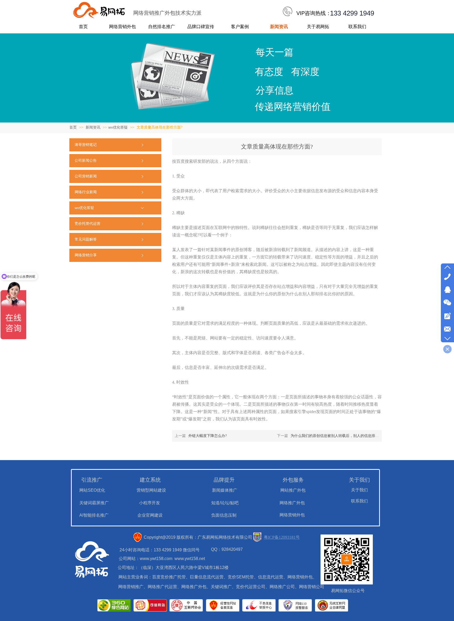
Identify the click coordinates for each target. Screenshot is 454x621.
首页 (73, 127)
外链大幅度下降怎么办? (207, 436)
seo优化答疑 (118, 127)
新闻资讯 (93, 127)
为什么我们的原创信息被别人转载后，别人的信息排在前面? (339, 436)
